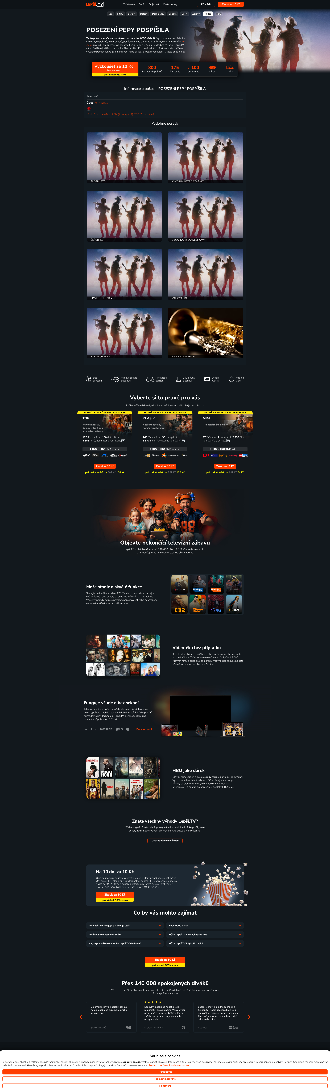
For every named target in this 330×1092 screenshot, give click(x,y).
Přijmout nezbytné (165, 1079)
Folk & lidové (101, 103)
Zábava (173, 13)
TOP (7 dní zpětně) (144, 114)
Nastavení (165, 1085)
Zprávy (196, 13)
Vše (110, 13)
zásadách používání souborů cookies (168, 1065)
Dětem (143, 13)
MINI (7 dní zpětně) (97, 114)
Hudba (208, 13)
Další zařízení (144, 729)
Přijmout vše (165, 1072)
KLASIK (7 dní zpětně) (121, 114)
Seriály (131, 13)
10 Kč (89, 55)
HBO (218, 13)
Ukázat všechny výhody (165, 840)
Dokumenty (158, 13)
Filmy (120, 13)
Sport (184, 13)
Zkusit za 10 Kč (231, 4)
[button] (81, 1017)
